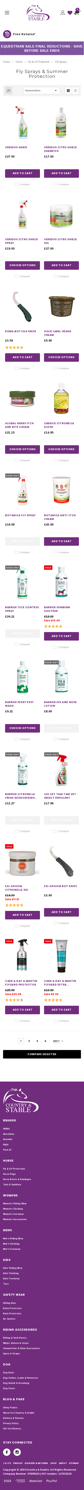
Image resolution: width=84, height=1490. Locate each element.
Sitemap (74, 1463)
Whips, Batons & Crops (16, 1343)
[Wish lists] (69, 12)
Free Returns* (24, 34)
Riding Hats (9, 1303)
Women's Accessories (15, 1219)
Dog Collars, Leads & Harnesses (20, 1378)
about (63, 1463)
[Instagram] (17, 1452)
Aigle (6, 1144)
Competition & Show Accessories (21, 1348)
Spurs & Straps (11, 1354)
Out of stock (22, 541)
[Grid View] (68, 90)
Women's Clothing (13, 1209)
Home (6, 61)
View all (7, 1150)
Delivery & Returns (13, 1418)
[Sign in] (62, 12)
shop (53, 1463)
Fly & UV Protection (39, 61)
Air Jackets (9, 1319)
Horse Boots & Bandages (17, 1179)
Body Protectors (12, 1308)
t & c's (7, 1463)
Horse (19, 61)
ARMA (6, 1129)
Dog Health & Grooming (16, 1383)
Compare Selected (42, 1054)
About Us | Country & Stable (18, 1413)
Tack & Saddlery (12, 1184)
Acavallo (7, 1139)
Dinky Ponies (10, 1407)
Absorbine (8, 1134)
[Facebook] (6, 1452)
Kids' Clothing (11, 1273)
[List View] (75, 90)
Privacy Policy (11, 1423)
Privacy (18, 1463)
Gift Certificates (12, 1429)
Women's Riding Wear (15, 1203)
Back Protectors (12, 1313)
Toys (6, 1284)
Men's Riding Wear (13, 1238)
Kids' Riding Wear (12, 1268)
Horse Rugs (9, 1174)
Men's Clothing (11, 1244)
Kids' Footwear (11, 1278)
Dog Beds (8, 1373)
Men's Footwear (11, 1249)
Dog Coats (9, 1388)
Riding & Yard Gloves (15, 1338)
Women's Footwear (13, 1214)
